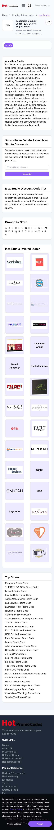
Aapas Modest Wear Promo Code (21, 599)
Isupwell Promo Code (15, 591)
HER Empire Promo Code (18, 634)
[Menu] (23, 5)
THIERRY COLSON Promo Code (21, 587)
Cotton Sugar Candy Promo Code (21, 650)
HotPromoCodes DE (12, 758)
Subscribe (27, 174)
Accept (40, 824)
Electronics (7, 780)
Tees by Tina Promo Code (18, 697)
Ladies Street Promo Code (18, 603)
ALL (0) (8, 45)
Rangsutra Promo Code (16, 583)
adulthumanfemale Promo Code (20, 646)
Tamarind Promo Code (16, 622)
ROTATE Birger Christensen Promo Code (25, 673)
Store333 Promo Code (16, 662)
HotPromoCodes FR (12, 762)
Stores (5, 745)
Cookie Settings (14, 824)
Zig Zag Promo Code (15, 654)
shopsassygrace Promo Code (19, 689)
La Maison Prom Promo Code (19, 607)
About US (7, 748)
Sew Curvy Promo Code (17, 670)
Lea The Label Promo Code (18, 658)
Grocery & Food (10, 790)
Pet (4, 793)
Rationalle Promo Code (16, 611)
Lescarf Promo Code (15, 642)
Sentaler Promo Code (15, 677)
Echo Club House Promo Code (20, 630)
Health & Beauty (10, 776)
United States (40, 5)
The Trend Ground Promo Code (20, 666)
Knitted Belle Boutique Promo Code (22, 685)
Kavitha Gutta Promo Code (18, 595)
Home (5, 15)
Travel (5, 783)
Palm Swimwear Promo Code (19, 638)
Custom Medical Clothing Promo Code (24, 618)
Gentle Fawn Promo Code (18, 615)
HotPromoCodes (10, 755)
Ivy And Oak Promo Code (17, 681)
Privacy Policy (9, 752)
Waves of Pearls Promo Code (19, 626)
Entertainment (9, 786)
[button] (42, 5)
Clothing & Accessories (23, 15)
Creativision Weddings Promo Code (22, 693)
